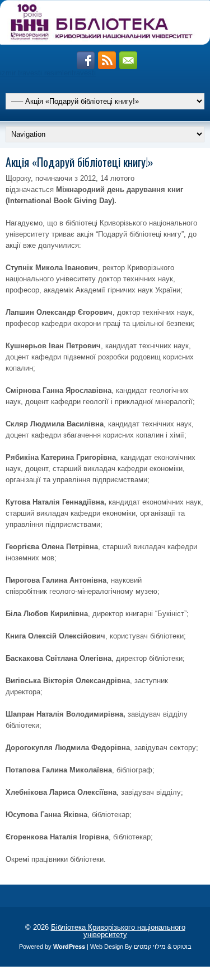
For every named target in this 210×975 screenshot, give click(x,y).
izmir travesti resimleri (36, 73)
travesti (84, 73)
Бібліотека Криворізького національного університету (118, 931)
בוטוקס (182, 946)
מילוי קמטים (150, 946)
